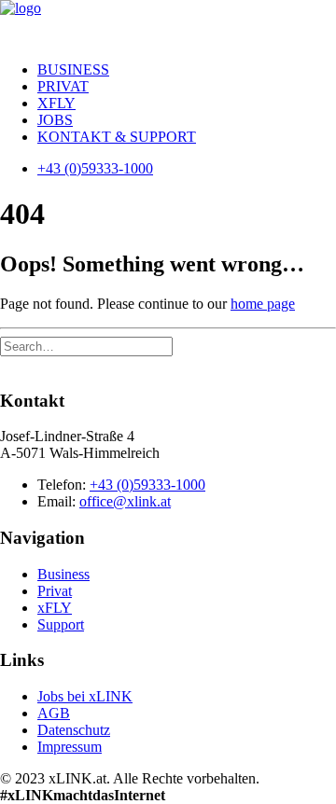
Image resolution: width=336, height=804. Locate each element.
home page (263, 304)
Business (73, 69)
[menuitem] (186, 70)
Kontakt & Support (116, 137)
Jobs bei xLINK (85, 696)
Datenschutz (73, 730)
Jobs (55, 120)
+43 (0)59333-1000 (147, 484)
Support (60, 624)
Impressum (69, 747)
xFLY (56, 103)
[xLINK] (168, 23)
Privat (63, 86)
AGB (53, 713)
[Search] (86, 345)
